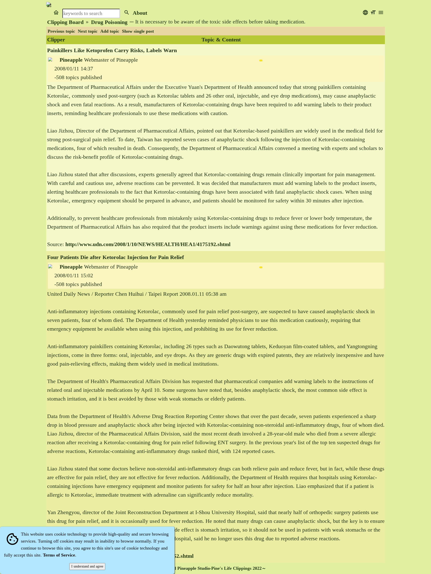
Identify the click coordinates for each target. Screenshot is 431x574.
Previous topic (61, 31)
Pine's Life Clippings (231, 568)
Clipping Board (65, 22)
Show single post (138, 31)
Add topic (109, 31)
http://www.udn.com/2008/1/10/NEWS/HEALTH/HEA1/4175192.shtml (147, 244)
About (140, 13)
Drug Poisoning (109, 22)
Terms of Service (59, 555)
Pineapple (71, 60)
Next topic (88, 31)
